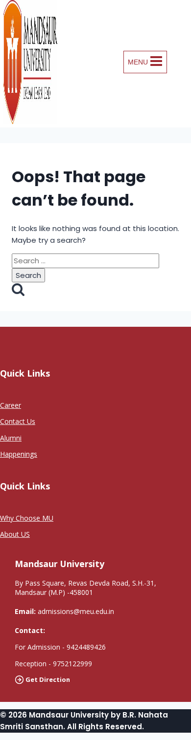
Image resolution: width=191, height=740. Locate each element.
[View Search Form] (181, 62)
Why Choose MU (26, 518)
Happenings (18, 454)
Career (10, 405)
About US (15, 534)
